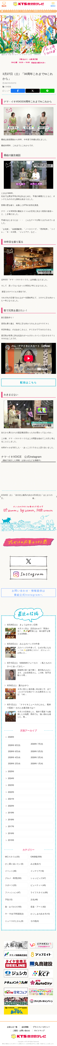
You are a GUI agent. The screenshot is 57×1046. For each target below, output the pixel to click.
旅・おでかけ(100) (13, 906)
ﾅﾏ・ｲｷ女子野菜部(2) (14, 913)
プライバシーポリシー (41, 1026)
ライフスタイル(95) (39, 892)
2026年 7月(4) (37, 743)
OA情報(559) (36, 856)
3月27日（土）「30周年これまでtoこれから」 (37, 11)
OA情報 (8, 86)
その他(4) (34, 920)
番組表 (4, 6)
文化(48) (34, 899)
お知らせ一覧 (12, 1026)
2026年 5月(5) (37, 751)
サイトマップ (39, 1030)
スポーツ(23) (10, 885)
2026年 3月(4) (37, 757)
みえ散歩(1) (35, 863)
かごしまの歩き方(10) (40, 913)
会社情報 (25, 1026)
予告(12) (8, 899)
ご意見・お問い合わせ (21, 1030)
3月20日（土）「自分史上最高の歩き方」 (16, 496)
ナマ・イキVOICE (13, 11)
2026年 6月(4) (14, 751)
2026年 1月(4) (37, 763)
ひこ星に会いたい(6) (14, 863)
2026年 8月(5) (14, 745)
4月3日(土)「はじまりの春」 (42, 496)
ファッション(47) (12, 892)
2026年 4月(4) (14, 757)
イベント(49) (10, 870)
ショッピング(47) (38, 878)
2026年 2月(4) (14, 763)
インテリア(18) (37, 870)
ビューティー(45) (38, 885)
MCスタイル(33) (12, 856)
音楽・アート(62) (38, 906)
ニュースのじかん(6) (14, 920)
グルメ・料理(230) (13, 878)
